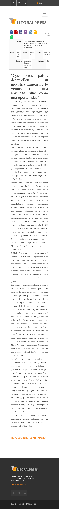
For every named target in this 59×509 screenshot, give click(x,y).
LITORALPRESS (32, 22)
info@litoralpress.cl (18, 485)
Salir (40, 3)
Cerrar (48, 36)
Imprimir (46, 33)
